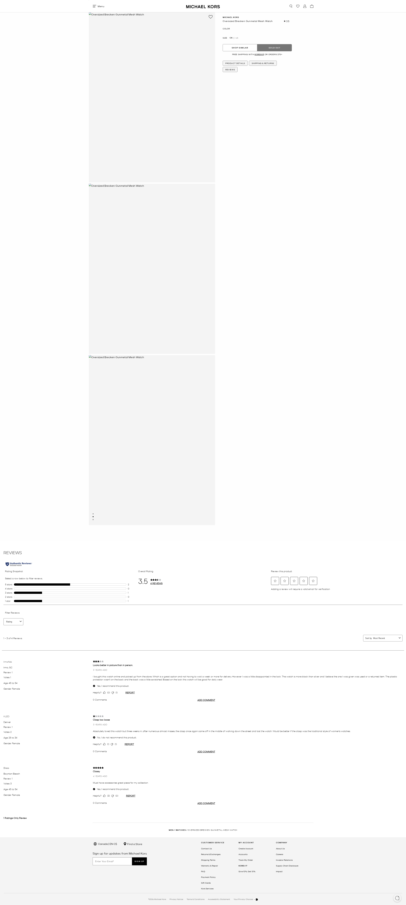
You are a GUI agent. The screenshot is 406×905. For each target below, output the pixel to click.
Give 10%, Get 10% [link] (247, 871)
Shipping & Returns (263, 63)
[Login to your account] (304, 6)
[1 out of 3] (93, 513)
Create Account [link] (246, 848)
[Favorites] (297, 6)
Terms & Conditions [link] (195, 899)
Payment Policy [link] (208, 877)
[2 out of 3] (93, 516)
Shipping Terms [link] (208, 860)
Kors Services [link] (207, 888)
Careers (279, 854)
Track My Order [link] (246, 860)
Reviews (230, 69)
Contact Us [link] (206, 848)
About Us (280, 848)
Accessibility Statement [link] (219, 899)
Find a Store (134, 844)
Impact (279, 871)
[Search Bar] (290, 6)
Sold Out (274, 47)
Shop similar (240, 47)
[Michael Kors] (203, 6)
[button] (397, 898)
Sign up (139, 861)
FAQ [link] (203, 871)
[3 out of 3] (93, 519)
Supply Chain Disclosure (287, 865)
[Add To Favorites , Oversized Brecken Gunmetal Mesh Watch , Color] (211, 17)
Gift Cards (206, 883)
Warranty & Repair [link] (209, 865)
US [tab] (237, 38)
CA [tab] (231, 38)
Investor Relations (284, 860)
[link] (243, 865)
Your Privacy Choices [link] (244, 899)
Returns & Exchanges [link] (210, 854)
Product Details (235, 63)
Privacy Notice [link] (176, 899)
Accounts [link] (243, 854)
